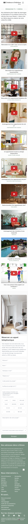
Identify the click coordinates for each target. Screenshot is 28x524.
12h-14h (20, 408)
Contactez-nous (5, 509)
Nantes (17, 478)
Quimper (17, 484)
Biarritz (3, 480)
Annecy (3, 478)
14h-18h (8, 411)
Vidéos (3, 500)
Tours (16, 491)
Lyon (2, 489)
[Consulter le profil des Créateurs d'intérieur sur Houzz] (19, 515)
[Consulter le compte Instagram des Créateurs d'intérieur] (9, 515)
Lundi (6, 400)
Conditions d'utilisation (12, 519)
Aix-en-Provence (6, 476)
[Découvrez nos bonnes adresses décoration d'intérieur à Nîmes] (12, 470)
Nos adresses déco (13, 445)
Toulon (17, 487)
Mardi (14, 400)
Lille (2, 487)
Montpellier (18, 476)
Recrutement (5, 507)
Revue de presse (6, 498)
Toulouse (17, 489)
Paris (16, 482)
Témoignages (5, 502)
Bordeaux (4, 482)
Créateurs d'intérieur (13, 3)
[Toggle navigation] (23, 2)
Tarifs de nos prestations (8, 503)
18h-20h (20, 411)
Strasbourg (18, 485)
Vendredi (14, 404)
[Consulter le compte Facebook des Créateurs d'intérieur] (3, 515)
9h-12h (8, 408)
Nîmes (16, 480)
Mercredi (22, 400)
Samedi (22, 404)
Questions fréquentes (7, 505)
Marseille (3, 491)
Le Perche (4, 485)
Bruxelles (4, 484)
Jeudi (6, 404)
